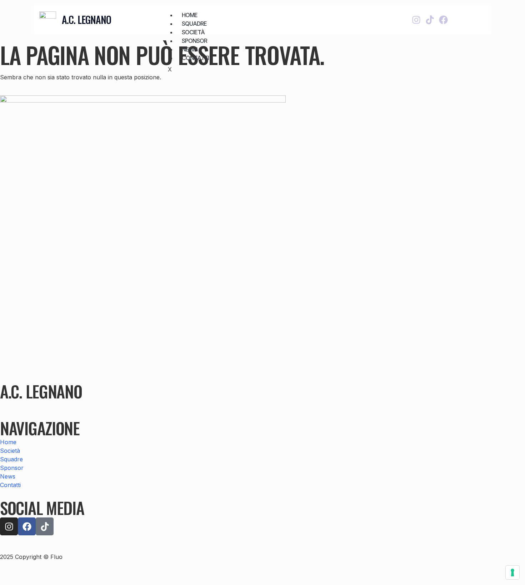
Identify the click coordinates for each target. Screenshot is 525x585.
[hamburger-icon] (357, 13)
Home (190, 15)
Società (193, 32)
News (190, 49)
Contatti (195, 57)
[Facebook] (443, 20)
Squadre (194, 23)
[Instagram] (416, 20)
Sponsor (194, 40)
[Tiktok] (430, 20)
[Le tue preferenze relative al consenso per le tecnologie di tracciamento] (512, 572)
